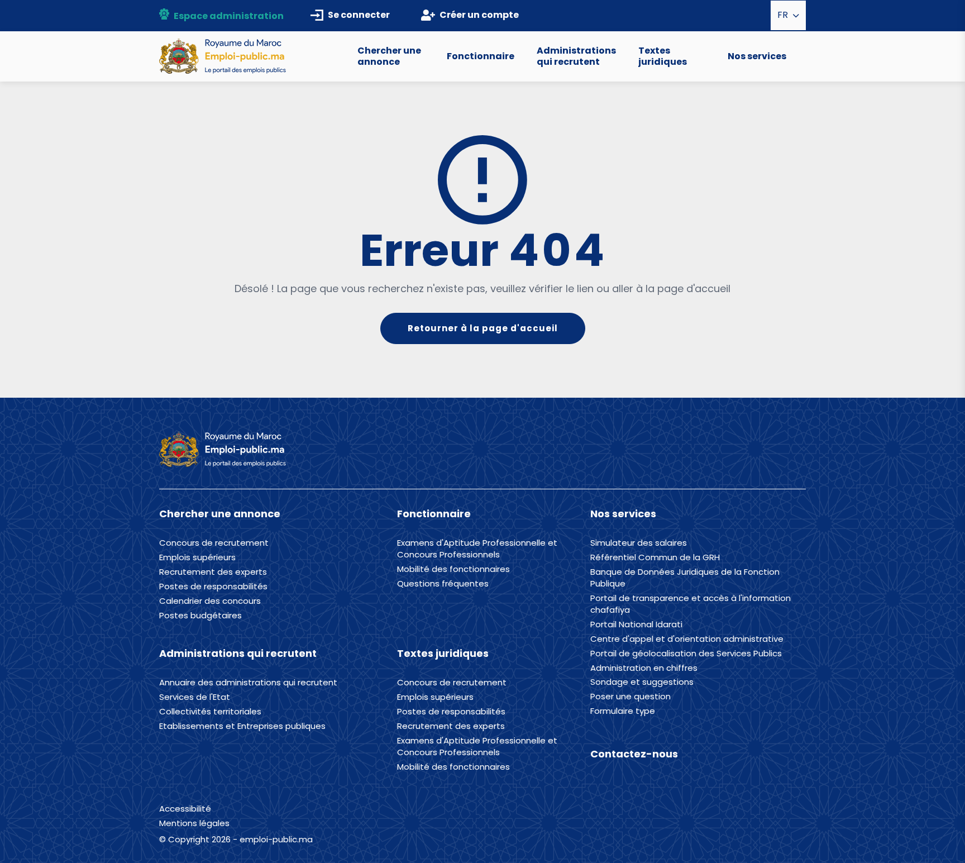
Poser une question (630, 696)
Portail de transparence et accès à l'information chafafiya (690, 604)
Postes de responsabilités (213, 586)
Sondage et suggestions (642, 682)
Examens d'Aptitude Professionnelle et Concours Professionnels (477, 548)
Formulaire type (622, 711)
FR (783, 14)
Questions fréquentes (443, 583)
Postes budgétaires (200, 615)
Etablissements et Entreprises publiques (242, 726)
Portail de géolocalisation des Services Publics (686, 653)
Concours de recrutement (214, 543)
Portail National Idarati (636, 624)
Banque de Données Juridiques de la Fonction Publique (685, 577)
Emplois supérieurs (197, 557)
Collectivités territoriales (210, 711)
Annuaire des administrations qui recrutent (248, 682)
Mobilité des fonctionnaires (453, 569)
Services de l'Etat (194, 697)
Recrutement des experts (213, 572)
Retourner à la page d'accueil (483, 328)
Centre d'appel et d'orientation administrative (687, 639)
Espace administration (229, 15)
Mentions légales (194, 823)
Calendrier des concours (210, 601)
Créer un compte (479, 14)
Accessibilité (185, 808)
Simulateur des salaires (638, 543)
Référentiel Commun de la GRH (655, 557)
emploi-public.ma (276, 839)
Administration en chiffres (644, 668)
